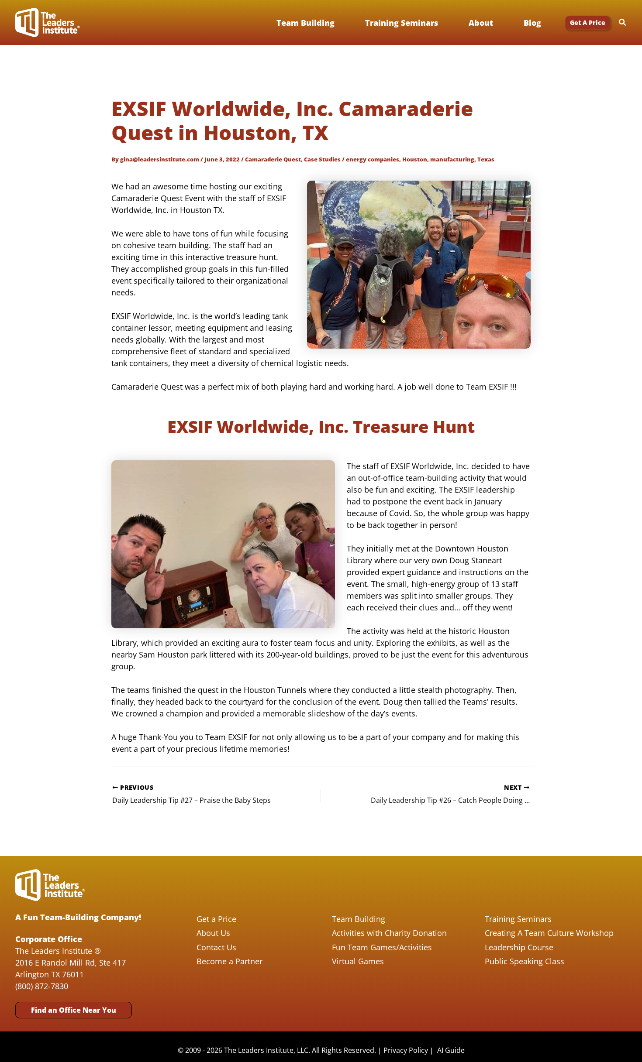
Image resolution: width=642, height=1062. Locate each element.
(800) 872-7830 (41, 986)
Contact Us (216, 947)
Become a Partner (229, 961)
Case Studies (322, 159)
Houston (414, 159)
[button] (587, 23)
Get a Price (216, 919)
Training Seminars (518, 919)
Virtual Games (358, 961)
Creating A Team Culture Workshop (549, 933)
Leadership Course (519, 947)
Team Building (358, 919)
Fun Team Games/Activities (382, 947)
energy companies (372, 159)
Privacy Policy (405, 1050)
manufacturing (452, 159)
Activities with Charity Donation (389, 933)
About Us (213, 933)
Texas (485, 159)
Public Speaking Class (524, 961)
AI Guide (451, 1050)
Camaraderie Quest (273, 159)
